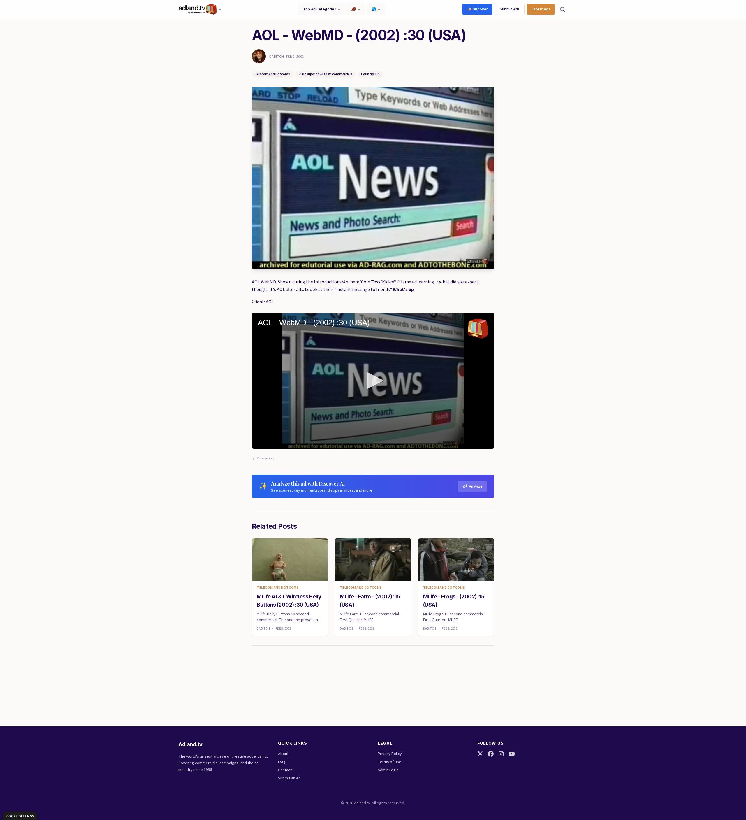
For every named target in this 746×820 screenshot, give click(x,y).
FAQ (281, 762)
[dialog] (20, 816)
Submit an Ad (289, 778)
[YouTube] (512, 754)
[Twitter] (480, 754)
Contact (285, 770)
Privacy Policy (390, 754)
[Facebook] (491, 754)
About (283, 754)
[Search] (562, 9)
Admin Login (388, 770)
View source (266, 458)
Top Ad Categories (319, 9)
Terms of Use (389, 762)
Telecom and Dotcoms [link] (278, 588)
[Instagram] (501, 754)
